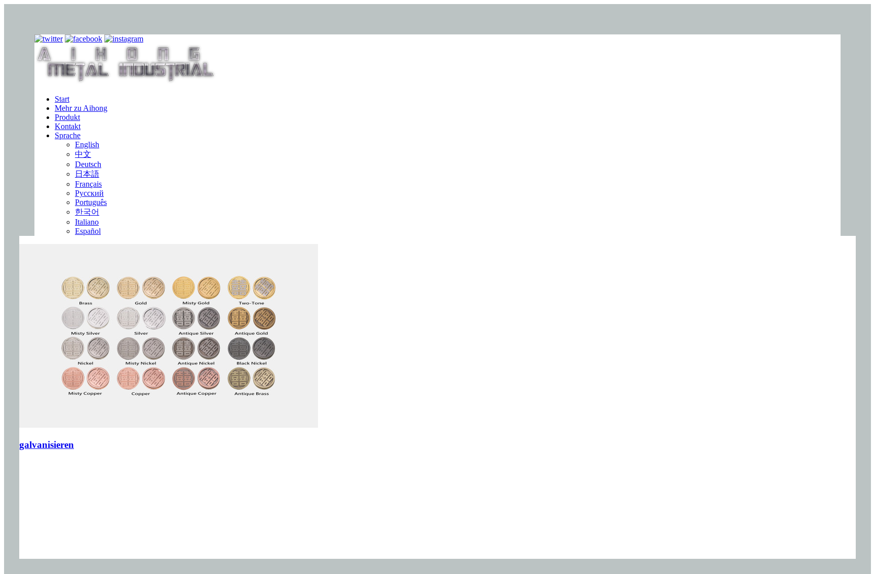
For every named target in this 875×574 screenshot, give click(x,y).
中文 (83, 154)
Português (91, 202)
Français (88, 184)
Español (88, 231)
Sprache (68, 135)
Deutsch (88, 164)
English (87, 144)
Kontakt (68, 126)
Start (62, 99)
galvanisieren (46, 444)
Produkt (67, 117)
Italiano (87, 222)
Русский (89, 193)
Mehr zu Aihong (81, 108)
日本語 (87, 174)
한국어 (87, 212)
